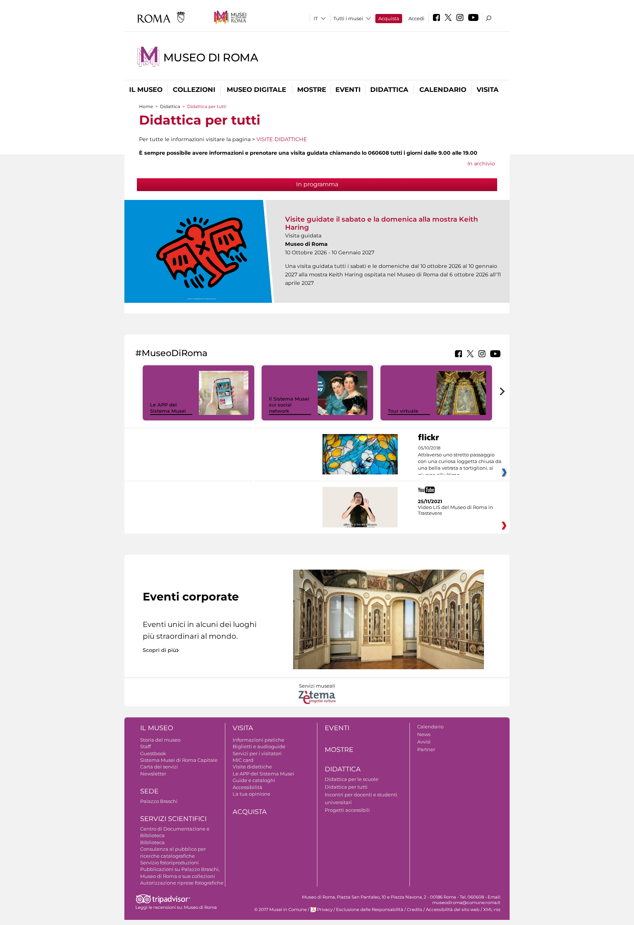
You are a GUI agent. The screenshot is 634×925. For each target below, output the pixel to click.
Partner (426, 749)
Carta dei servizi (159, 767)
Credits (414, 909)
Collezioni (194, 90)
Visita (488, 90)
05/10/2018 (460, 461)
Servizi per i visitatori (257, 753)
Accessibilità (247, 787)
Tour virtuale (403, 411)
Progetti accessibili (347, 810)
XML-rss (491, 909)
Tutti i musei (348, 18)
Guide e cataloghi (254, 780)
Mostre (311, 90)
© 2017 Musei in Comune (280, 909)
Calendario (442, 90)
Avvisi (424, 742)
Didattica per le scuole (351, 779)
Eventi (348, 90)
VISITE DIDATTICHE (281, 139)
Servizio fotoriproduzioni (169, 862)
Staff (145, 746)
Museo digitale (256, 90)
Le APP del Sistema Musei (168, 408)
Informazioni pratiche (258, 740)
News (423, 734)
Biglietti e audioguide (259, 746)
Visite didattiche (252, 767)
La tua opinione (251, 794)
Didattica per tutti (346, 787)
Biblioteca (152, 842)
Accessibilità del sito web (453, 909)
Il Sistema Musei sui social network (289, 405)
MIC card (243, 760)
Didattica (389, 90)
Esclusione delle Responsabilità (369, 909)
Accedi (416, 18)
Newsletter (153, 774)
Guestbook (153, 753)
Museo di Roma (210, 57)
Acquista (388, 18)
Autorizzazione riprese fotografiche (181, 883)
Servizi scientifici (173, 818)
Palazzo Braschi (159, 801)
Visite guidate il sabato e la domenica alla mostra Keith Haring (381, 223)
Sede (149, 791)
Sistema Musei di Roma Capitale (179, 760)
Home (146, 106)
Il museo (146, 90)
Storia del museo (160, 740)
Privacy (324, 909)
